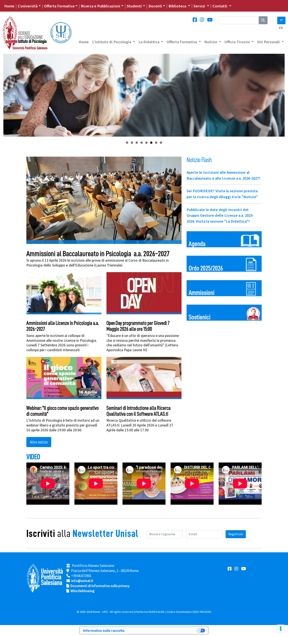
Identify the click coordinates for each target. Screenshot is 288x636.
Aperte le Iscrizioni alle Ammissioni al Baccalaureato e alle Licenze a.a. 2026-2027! (223, 175)
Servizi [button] (200, 6)
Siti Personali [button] (269, 42)
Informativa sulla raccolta (103, 630)
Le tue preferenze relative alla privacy (162, 630)
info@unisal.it (82, 581)
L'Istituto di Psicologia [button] (112, 42)
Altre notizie (39, 442)
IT (281, 20)
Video (33, 457)
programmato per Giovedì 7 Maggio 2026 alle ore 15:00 (138, 326)
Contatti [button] (220, 6)
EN (281, 28)
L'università (28, 6)
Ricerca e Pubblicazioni (100, 6)
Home (9, 6)
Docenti (155, 6)
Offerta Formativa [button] (182, 42)
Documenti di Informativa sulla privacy (99, 586)
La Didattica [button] (149, 42)
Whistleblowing (82, 591)
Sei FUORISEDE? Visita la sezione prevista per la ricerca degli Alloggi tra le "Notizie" (222, 194)
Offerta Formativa (59, 6)
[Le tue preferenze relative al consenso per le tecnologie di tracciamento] (281, 629)
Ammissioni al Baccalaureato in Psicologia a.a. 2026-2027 (98, 254)
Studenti (134, 6)
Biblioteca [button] (177, 6)
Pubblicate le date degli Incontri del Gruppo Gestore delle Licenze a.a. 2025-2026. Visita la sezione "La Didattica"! (220, 215)
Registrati (235, 534)
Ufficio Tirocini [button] (238, 42)
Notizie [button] (211, 42)
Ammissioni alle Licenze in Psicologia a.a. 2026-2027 (62, 326)
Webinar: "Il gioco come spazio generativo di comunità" (62, 411)
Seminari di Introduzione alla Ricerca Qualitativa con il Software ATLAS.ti (138, 411)
